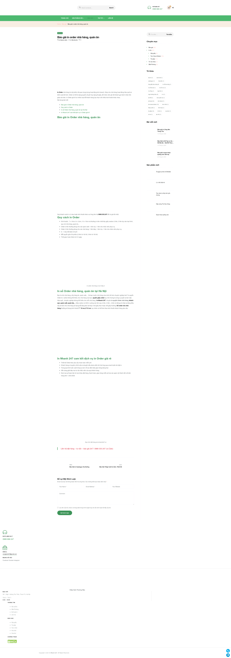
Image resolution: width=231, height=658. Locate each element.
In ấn (150, 50)
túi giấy (151, 111)
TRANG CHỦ (64, 18)
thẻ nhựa (161, 107)
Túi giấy (153, 59)
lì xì (163, 94)
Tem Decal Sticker (156, 56)
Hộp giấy (153, 53)
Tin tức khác (152, 62)
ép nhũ (158, 114)
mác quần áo (161, 97)
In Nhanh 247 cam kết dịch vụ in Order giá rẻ (75, 112)
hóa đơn (161, 81)
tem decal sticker (153, 104)
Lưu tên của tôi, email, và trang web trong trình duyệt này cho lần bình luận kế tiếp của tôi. (85, 508)
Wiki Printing (152, 64)
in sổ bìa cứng (167, 84)
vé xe (150, 114)
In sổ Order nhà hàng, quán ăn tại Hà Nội (74, 110)
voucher (168, 111)
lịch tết (150, 97)
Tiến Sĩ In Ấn (74, 40)
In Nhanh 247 (53, 653)
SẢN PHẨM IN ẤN (77, 18)
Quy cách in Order (67, 107)
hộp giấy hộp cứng (153, 84)
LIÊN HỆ (110, 18)
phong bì (151, 101)
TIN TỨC (100, 18)
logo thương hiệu (153, 94)
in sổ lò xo (162, 87)
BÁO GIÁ (90, 18)
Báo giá (64, 24)
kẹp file (160, 91)
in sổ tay (151, 91)
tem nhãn (165, 104)
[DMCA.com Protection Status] (80, 641)
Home (59, 24)
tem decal (161, 101)
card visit (160, 77)
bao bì (150, 77)
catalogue (151, 81)
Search (111, 8)
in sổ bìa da (152, 87)
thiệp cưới (151, 107)
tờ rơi (160, 111)
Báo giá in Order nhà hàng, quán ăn (72, 105)
